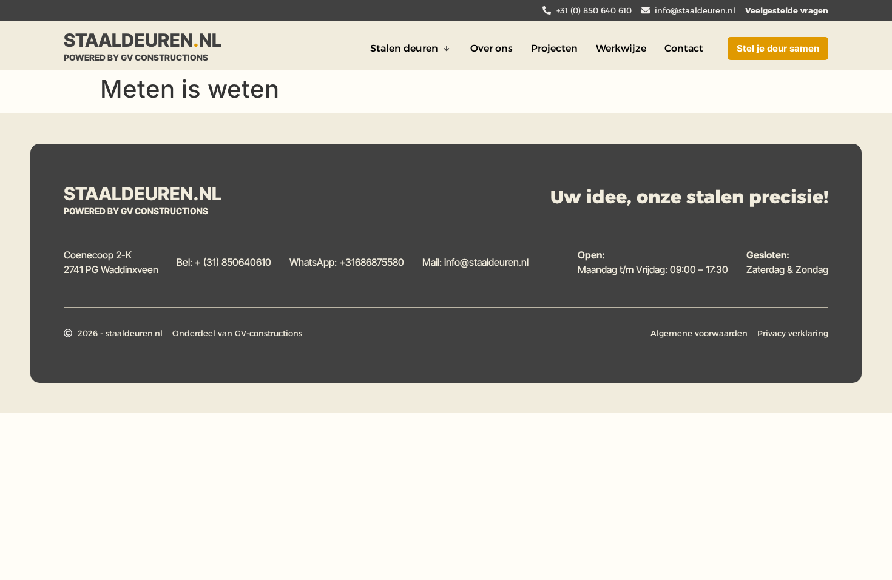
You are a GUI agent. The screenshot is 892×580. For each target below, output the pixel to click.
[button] (411, 48)
